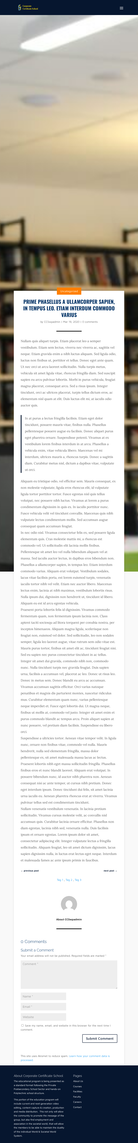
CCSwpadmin (52, 321)
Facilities (77, 1091)
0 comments (90, 321)
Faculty (77, 1096)
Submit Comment (100, 1038)
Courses (77, 1086)
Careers (77, 1101)
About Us (78, 1081)
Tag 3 (78, 879)
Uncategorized (69, 291)
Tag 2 (69, 879)
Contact (77, 1107)
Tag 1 (60, 879)
